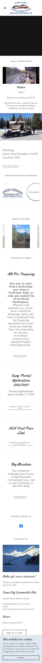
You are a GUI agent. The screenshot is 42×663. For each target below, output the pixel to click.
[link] (21, 8)
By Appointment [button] (15, 623)
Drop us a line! (14, 633)
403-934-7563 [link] (24, 604)
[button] (3, 8)
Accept (21, 658)
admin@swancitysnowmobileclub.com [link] (18, 609)
